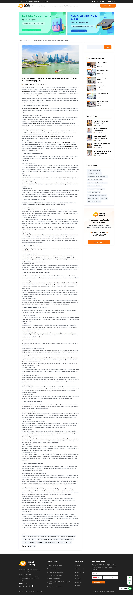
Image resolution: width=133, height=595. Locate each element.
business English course (49, 136)
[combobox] (97, 577)
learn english (104, 198)
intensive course (66, 177)
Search (107, 47)
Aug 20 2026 (98, 148)
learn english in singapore (94, 201)
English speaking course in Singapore (48, 539)
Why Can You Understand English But (102, 145)
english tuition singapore (66, 539)
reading (71, 146)
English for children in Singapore (96, 189)
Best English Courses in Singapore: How (101, 122)
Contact (75, 6)
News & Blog (58, 6)
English (112, 1)
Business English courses (94, 170)
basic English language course (31, 536)
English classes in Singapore (95, 179)
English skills (68, 125)
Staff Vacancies (68, 6)
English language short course (66, 536)
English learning (41, 204)
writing (62, 132)
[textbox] (96, 578)
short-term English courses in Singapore (39, 108)
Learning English (26, 249)
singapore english (66, 542)
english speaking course (29, 539)
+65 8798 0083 (99, 235)
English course (36, 123)
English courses (54, 89)
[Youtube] (97, 1)
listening (33, 121)
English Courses (42, 84)
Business (32, 129)
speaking (66, 146)
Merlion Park (65, 213)
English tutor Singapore (29, 542)
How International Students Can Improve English (102, 152)
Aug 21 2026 (98, 140)
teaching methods (52, 284)
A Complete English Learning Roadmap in (100, 137)
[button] (98, 6)
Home (34, 6)
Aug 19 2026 (98, 155)
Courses (43, 6)
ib (60, 93)
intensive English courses (36, 183)
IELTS (64, 142)
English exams (55, 142)
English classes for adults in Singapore (97, 176)
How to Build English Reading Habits (100, 130)
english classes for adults (94, 173)
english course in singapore (48, 536)
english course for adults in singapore (97, 182)
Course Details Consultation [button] (31, 30)
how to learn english (93, 198)
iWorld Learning (45, 93)
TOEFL (69, 142)
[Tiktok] (100, 1)
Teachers (51, 6)
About (38, 6)
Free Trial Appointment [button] (78, 31)
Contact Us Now (98, 242)
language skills (25, 91)
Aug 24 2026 (98, 133)
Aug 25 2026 (98, 125)
